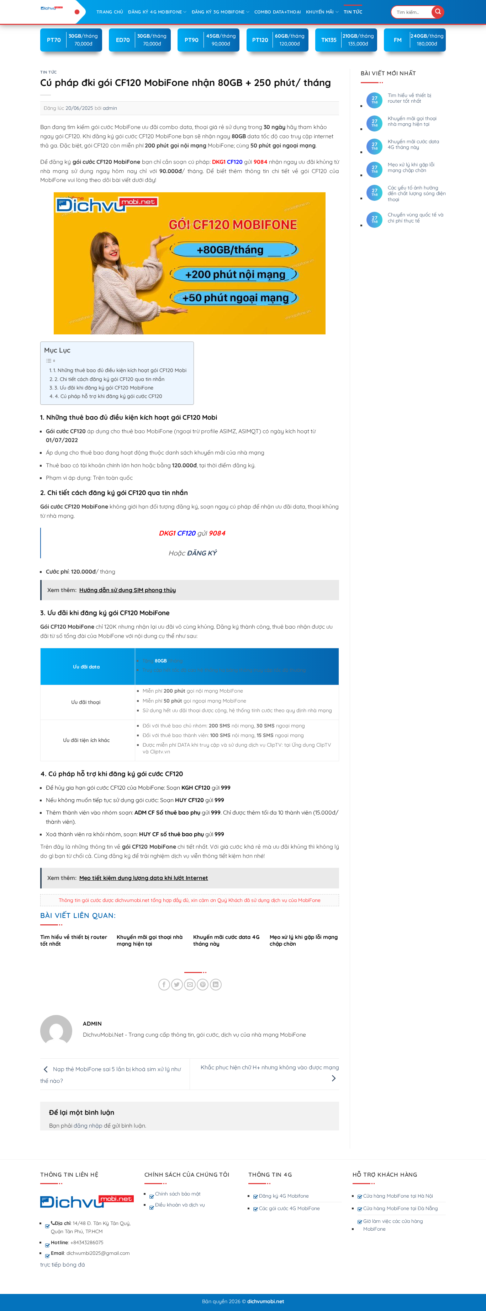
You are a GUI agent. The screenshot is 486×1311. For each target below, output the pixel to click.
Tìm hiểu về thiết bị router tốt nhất (409, 98)
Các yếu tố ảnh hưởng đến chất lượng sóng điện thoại (417, 194)
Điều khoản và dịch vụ (180, 1205)
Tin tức (353, 12)
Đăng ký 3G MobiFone (218, 12)
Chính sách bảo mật (178, 1194)
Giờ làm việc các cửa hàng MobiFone (393, 1225)
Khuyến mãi (320, 12)
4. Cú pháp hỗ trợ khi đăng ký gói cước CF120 (108, 396)
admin (110, 108)
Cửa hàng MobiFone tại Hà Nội (398, 1196)
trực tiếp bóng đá (62, 1264)
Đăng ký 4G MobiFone (155, 12)
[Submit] (438, 12)
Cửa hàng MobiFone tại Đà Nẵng (400, 1208)
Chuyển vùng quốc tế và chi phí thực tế (415, 218)
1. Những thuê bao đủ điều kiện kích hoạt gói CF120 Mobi (119, 370)
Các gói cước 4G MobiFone (289, 1208)
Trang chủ (109, 12)
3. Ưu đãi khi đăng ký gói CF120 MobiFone (104, 388)
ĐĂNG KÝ (201, 553)
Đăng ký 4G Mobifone (284, 1196)
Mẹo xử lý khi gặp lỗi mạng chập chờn (411, 168)
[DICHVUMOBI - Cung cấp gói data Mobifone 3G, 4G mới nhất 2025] (63, 8)
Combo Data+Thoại (277, 12)
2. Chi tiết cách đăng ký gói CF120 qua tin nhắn (109, 379)
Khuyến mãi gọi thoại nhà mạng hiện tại (412, 121)
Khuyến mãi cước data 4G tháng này (413, 145)
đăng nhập (88, 1125)
